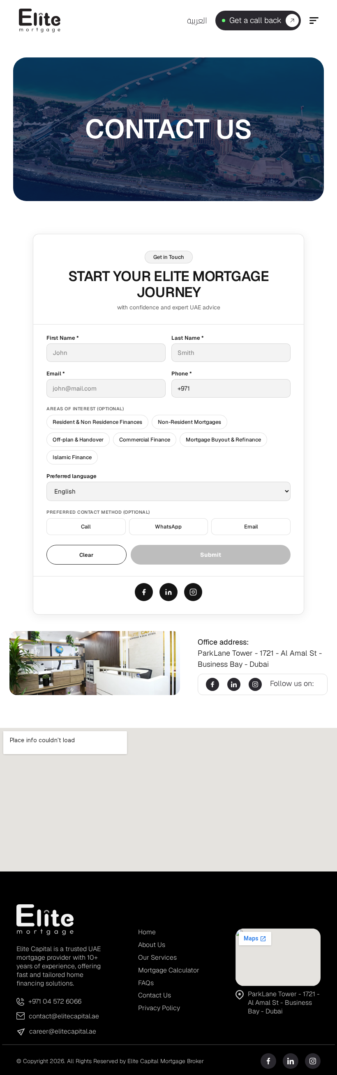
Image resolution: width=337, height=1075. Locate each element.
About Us (151, 944)
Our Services (157, 957)
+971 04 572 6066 (54, 1001)
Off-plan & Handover (78, 439)
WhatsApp (168, 526)
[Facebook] (144, 592)
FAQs (146, 983)
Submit (210, 554)
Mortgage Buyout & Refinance (223, 439)
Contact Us (154, 995)
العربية (197, 20)
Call (86, 526)
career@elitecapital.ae (62, 1031)
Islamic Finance (72, 457)
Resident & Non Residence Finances (97, 422)
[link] (223, 20)
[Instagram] (193, 592)
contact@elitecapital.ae (64, 1016)
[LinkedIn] (168, 592)
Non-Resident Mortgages (189, 422)
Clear (86, 554)
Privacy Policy (159, 1008)
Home (147, 932)
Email (251, 526)
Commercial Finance (144, 439)
